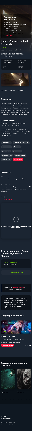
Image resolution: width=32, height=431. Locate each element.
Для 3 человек (6, 159)
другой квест (8, 35)
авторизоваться (18, 287)
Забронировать (7, 345)
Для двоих (17, 147)
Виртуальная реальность (21, 142)
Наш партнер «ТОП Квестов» (9, 425)
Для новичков (6, 142)
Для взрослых (6, 147)
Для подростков (7, 155)
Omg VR (18, 50)
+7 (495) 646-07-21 (6, 56)
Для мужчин (17, 151)
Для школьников (20, 155)
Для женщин (6, 151)
